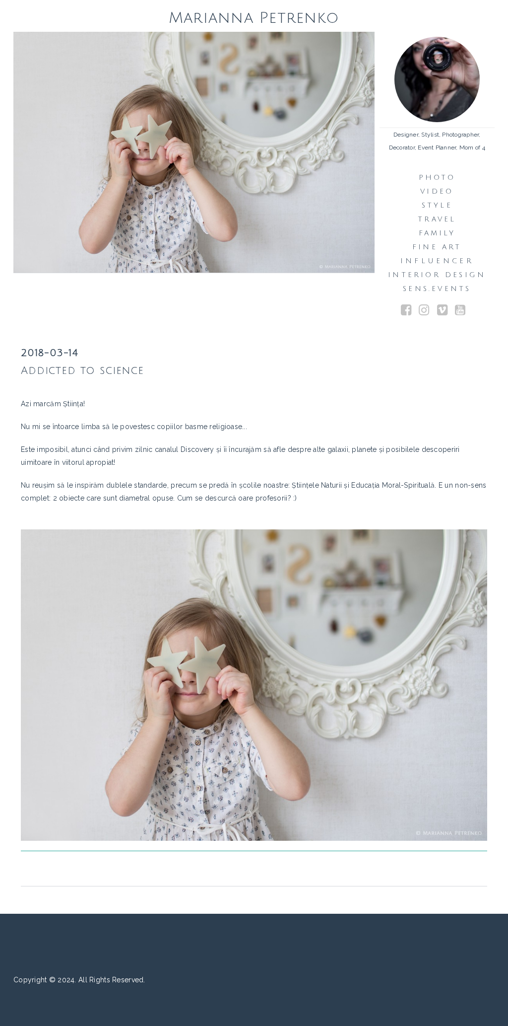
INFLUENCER (437, 261)
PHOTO (437, 177)
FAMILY (437, 233)
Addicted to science (82, 370)
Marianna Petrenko (254, 17)
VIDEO (436, 191)
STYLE (437, 205)
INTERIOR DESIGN (437, 275)
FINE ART (437, 247)
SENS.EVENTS (437, 289)
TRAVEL (437, 219)
